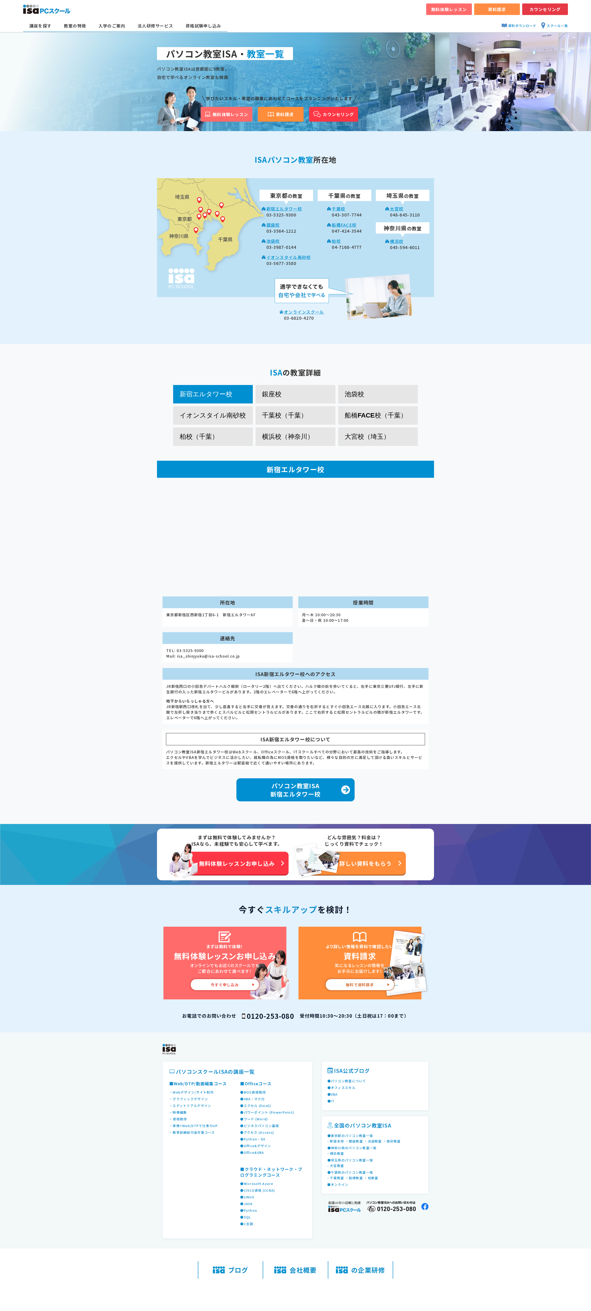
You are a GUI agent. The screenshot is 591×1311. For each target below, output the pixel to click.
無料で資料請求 (360, 984)
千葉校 (338, 209)
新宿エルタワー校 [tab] (206, 394)
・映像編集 (178, 1112)
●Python (248, 1210)
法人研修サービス (155, 26)
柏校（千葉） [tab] (199, 436)
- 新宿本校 (335, 1141)
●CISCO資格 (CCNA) (257, 1190)
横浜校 (396, 241)
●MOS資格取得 (253, 1092)
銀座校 (273, 225)
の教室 (286, 195)
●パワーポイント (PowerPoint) (267, 1112)
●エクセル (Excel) (255, 1105)
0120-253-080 (270, 1016)
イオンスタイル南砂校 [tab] (213, 415)
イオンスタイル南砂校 (288, 257)
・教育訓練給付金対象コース (192, 1132)
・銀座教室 (354, 1141)
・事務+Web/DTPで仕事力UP (193, 1125)
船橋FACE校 (344, 225)
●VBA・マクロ (252, 1099)
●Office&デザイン (255, 1145)
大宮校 (396, 209)
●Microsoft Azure (256, 1183)
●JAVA (246, 1203)
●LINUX (247, 1197)
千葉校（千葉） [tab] (284, 415)
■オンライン (338, 1184)
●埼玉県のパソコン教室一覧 (350, 1160)
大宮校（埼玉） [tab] (367, 436)
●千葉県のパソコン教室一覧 (350, 1172)
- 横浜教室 (335, 1153)
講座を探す (40, 26)
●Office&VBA (252, 1152)
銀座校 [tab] (271, 394)
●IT (331, 1101)
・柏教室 (371, 1178)
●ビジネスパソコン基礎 (259, 1125)
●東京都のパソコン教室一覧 (350, 1135)
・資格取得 (178, 1119)
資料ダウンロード (522, 25)
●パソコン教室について (346, 1081)
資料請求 (497, 9)
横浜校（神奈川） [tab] (288, 436)
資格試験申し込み (203, 26)
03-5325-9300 (190, 650)
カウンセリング (545, 9)
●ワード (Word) (254, 1119)
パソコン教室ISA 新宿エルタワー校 (295, 789)
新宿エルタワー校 (284, 209)
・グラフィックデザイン (188, 1099)
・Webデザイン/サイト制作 (191, 1092)
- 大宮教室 (335, 1165)
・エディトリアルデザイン (190, 1105)
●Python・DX (252, 1139)
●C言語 (246, 1223)
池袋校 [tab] (354, 394)
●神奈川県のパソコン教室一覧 (352, 1148)
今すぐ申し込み (225, 984)
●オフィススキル (341, 1087)
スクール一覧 (557, 25)
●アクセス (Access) (257, 1132)
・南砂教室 (392, 1141)
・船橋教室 (354, 1178)
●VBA (332, 1094)
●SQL (245, 1217)
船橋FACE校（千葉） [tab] (376, 415)
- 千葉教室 (335, 1178)
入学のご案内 (112, 26)
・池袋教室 (373, 1141)
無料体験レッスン (449, 9)
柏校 (336, 241)
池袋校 (273, 241)
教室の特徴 (75, 26)
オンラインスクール (304, 312)
